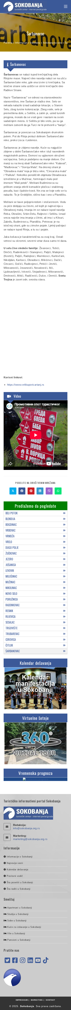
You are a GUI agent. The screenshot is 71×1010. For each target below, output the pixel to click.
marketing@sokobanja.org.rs (30, 839)
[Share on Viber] (49, 490)
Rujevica (11, 616)
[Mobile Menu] (65, 6)
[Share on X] (12, 490)
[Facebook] (15, 960)
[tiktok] (45, 960)
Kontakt (50, 1000)
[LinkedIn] (30, 960)
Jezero (9, 559)
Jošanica (11, 565)
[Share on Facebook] (21, 490)
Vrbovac (10, 530)
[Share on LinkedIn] (40, 490)
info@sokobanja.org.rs (26, 828)
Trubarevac (12, 634)
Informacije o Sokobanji (27, 42)
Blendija (10, 519)
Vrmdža (10, 536)
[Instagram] (22, 960)
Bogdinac (11, 525)
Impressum (22, 1000)
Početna (8, 42)
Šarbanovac (13, 651)
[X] (7, 960)
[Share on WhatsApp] (58, 490)
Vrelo (9, 542)
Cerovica (11, 639)
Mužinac (10, 582)
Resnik (9, 611)
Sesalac (10, 622)
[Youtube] (38, 960)
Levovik (10, 570)
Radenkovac (12, 605)
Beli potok (12, 513)
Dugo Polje (12, 547)
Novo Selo (11, 593)
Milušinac (11, 576)
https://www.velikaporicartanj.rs (25, 384)
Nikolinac (11, 588)
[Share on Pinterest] (31, 490)
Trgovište (11, 628)
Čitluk (9, 645)
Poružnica (12, 599)
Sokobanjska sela (52, 42)
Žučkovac (11, 553)
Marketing (37, 1000)
